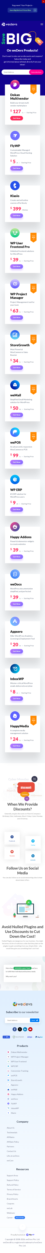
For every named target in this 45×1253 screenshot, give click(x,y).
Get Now (16, 118)
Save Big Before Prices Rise (20, 10)
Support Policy (13, 1180)
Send (33, 1020)
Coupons (10, 1203)
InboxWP (15, 1108)
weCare (10, 1160)
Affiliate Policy (13, 1142)
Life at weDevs (13, 1156)
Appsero (14, 1085)
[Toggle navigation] (42, 24)
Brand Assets (12, 1199)
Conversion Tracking (19, 1071)
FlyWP (14, 1103)
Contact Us (11, 1151)
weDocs (14, 1099)
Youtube (12, 856)
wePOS (14, 1075)
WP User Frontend (19, 1061)
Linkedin (32, 860)
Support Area (12, 1175)
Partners (10, 1146)
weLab (9, 1208)
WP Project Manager (20, 1057)
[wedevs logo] (9, 24)
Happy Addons (17, 1094)
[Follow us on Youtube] (30, 1029)
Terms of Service (14, 1189)
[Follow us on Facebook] (15, 1029)
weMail (14, 1089)
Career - (15, 1217)
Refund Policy (12, 1185)
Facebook (12, 841)
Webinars (11, 1213)
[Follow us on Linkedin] (25, 1029)
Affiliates (11, 1137)
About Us (10, 1128)
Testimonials (12, 1132)
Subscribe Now (36, 72)
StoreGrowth (16, 1080)
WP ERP (14, 1066)
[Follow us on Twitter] (20, 1029)
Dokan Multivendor (19, 1052)
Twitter (33, 845)
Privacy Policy (12, 1194)
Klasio (13, 1113)
